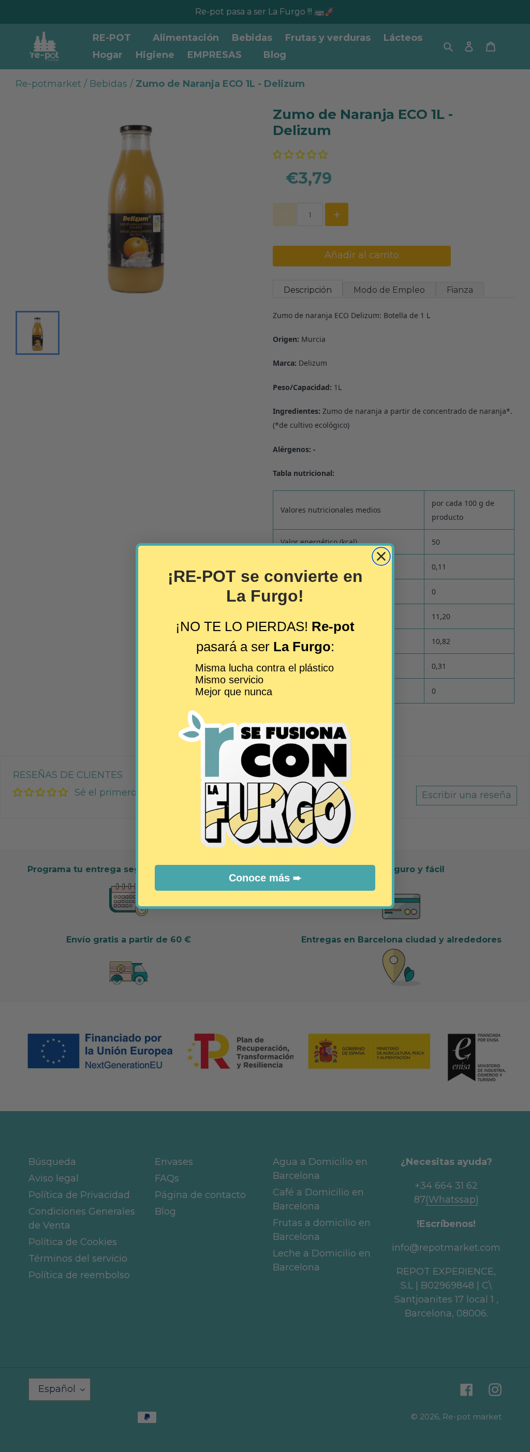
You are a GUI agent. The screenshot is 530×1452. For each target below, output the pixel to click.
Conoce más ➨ (265, 878)
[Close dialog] (381, 556)
